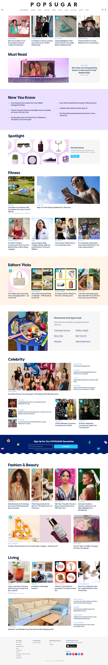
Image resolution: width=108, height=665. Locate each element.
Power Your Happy (37, 642)
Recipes (10, 584)
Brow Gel (58, 336)
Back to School (59, 584)
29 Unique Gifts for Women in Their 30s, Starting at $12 (65, 295)
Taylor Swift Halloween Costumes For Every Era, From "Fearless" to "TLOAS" (84, 388)
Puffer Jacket (82, 330)
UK (50, 642)
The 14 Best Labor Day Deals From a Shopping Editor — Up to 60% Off (18, 296)
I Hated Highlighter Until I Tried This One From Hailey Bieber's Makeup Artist (64, 43)
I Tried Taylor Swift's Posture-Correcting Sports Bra (65, 244)
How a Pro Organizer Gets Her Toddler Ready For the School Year (87, 588)
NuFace (57, 341)
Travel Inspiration (79, 622)
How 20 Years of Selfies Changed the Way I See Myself (86, 547)
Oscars (76, 378)
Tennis (33, 240)
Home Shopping (35, 291)
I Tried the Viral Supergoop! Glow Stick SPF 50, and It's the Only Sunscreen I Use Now (89, 296)
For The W (81, 240)
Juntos (81, 10)
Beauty (40, 10)
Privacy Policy (54, 449)
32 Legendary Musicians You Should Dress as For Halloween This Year (32, 403)
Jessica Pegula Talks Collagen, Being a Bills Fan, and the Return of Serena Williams (41, 246)
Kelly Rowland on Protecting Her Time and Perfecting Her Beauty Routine (18, 506)
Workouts (11, 205)
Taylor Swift (58, 240)
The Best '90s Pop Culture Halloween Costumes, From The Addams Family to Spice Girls (34, 412)
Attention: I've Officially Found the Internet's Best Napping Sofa (30, 629)
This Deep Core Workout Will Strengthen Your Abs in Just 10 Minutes (19, 210)
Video (87, 10)
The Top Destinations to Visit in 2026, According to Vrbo (84, 625)
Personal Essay (78, 364)
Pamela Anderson (83, 38)
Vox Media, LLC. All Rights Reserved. (56, 660)
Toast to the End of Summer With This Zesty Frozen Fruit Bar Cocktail (18, 588)
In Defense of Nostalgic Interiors (39, 587)
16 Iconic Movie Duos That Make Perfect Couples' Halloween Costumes (32, 422)
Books (54, 10)
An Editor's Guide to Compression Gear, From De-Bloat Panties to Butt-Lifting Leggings (18, 246)
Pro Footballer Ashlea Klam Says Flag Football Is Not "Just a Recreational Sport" (88, 245)
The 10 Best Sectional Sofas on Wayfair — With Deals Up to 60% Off (41, 296)
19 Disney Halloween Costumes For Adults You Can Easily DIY (88, 425)
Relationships (12, 38)
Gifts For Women (59, 291)
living (13, 557)
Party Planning (12, 391)
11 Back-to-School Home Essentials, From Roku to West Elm (65, 588)
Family (66, 10)
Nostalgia (34, 584)
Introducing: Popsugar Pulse (82, 366)
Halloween (21, 400)
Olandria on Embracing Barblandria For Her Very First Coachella (85, 373)
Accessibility (18, 644)
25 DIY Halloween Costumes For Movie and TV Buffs (65, 424)
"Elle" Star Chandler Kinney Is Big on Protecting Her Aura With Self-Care (65, 506)
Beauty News (58, 38)
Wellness (47, 10)
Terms (47, 449)
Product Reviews (13, 240)
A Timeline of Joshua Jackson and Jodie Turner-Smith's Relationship (42, 43)
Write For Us (18, 642)
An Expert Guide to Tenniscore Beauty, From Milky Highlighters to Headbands (87, 507)
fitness (14, 173)
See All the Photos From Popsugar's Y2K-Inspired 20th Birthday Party (33, 394)
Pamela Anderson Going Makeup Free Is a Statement (88, 42)
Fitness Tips (40, 205)
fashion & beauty (23, 465)
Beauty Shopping (13, 543)
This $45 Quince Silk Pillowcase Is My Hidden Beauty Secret (84, 610)
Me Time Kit (81, 336)
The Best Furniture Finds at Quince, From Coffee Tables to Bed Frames (85, 617)
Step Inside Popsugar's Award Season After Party (86, 380)
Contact (18, 652)
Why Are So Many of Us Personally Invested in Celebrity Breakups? (16, 43)
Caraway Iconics (62, 330)
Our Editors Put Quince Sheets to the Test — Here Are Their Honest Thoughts (86, 602)
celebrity (16, 359)
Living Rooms (12, 626)
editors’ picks (19, 265)
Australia (51, 644)
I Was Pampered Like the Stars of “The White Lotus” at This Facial (41, 506)
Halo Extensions (83, 341)
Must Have (73, 10)
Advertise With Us (20, 646)
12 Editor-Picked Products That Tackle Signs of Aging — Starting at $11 (33, 546)
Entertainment (24, 10)
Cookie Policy (19, 657)
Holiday (10, 291)
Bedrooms (76, 607)
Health (60, 10)
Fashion (33, 10)
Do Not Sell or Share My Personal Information (23, 654)
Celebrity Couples (36, 38)
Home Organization (83, 584)
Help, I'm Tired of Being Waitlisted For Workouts (54, 207)
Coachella (77, 370)
